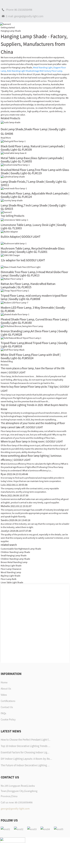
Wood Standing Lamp (11, 572)
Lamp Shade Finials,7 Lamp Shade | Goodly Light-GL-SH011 (34, 183)
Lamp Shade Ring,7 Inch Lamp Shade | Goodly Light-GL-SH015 (33, 207)
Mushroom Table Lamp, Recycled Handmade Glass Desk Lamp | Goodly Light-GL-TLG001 (33, 250)
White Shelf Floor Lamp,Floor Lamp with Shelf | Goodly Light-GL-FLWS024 (30, 356)
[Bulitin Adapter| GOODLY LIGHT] (9, 231)
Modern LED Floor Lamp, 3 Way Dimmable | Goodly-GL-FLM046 (33, 309)
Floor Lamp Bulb (8, 579)
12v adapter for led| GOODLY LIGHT (23, 260)
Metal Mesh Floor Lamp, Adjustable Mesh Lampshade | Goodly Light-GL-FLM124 (35, 195)
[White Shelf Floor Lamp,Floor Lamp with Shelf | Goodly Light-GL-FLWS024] (12, 349)
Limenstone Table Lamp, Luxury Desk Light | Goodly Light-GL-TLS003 (33, 226)
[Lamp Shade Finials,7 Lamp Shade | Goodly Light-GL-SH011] (13, 176)
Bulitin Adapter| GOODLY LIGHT (21, 236)
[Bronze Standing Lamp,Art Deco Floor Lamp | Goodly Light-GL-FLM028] (22, 326)
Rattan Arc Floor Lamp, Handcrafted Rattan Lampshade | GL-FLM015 (28, 285)
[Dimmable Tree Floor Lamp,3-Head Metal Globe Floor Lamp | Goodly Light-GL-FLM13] (21, 266)
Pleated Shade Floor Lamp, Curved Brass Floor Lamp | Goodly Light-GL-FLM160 (35, 321)
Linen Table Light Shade (12, 582)
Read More (6, 137)
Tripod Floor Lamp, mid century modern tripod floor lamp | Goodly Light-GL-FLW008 (34, 297)
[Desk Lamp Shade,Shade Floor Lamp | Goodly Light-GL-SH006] (10, 122)
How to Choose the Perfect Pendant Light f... (25, 739)
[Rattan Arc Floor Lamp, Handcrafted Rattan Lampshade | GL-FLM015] (12, 278)
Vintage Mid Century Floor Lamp (47, 70)
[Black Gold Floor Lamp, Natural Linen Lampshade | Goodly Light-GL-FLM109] (13, 141)
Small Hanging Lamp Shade (14, 555)
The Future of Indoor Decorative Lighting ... (25, 765)
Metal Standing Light (42, 67)
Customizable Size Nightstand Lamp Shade (21, 548)
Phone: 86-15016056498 (19, 9)
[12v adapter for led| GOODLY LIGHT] (10, 255)
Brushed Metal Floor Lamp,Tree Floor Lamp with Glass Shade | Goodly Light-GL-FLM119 (35, 171)
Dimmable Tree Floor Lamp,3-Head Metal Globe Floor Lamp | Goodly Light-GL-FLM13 (34, 273)
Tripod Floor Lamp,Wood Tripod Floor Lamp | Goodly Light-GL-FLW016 (34, 344)
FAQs (3, 713)
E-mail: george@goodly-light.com (24, 16)
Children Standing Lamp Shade (15, 552)
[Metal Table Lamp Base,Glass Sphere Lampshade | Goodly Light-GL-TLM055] (13, 152)
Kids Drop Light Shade (11, 565)
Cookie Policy (8, 719)
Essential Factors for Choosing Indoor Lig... (25, 752)
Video (4, 694)
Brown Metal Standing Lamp (14, 562)
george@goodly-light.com (15, 808)
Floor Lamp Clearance (11, 568)
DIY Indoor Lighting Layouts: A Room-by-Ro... (26, 758)
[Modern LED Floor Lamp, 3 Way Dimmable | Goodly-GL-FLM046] (14, 302)
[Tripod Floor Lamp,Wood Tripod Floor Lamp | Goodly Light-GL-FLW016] (21, 337)
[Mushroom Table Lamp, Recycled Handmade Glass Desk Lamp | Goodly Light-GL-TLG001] (14, 243)
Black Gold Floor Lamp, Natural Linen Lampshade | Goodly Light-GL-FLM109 (33, 147)
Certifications (8, 701)
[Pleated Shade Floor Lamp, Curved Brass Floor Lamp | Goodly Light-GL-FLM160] (15, 314)
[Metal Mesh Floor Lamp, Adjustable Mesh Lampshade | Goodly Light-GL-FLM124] (14, 188)
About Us (6, 688)
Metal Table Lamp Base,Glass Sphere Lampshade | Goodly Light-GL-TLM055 (32, 159)
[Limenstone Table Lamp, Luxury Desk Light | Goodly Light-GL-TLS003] (14, 219)
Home (4, 682)
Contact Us (7, 707)
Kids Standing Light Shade (19, 70)
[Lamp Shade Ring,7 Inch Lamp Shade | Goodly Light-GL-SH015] (12, 200)
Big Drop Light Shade (10, 575)
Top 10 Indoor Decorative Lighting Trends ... (25, 746)
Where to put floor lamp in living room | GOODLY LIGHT (32, 441)
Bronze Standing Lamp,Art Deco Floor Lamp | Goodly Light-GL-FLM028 (34, 332)
